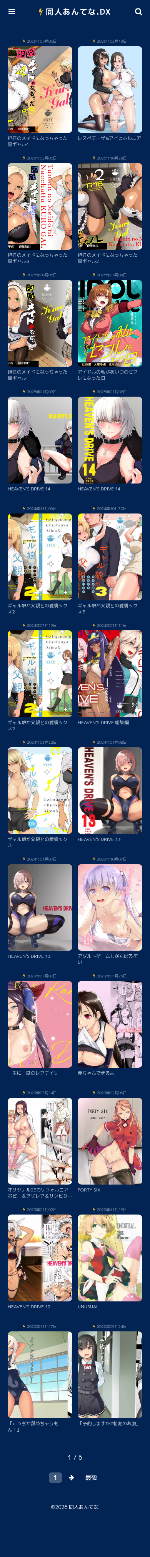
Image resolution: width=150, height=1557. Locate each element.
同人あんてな (84, 1507)
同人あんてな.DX (79, 11)
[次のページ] (71, 1477)
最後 (91, 1477)
